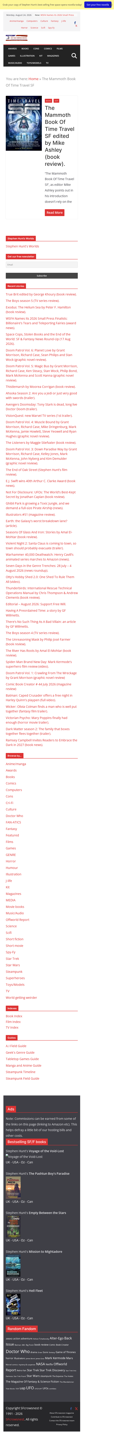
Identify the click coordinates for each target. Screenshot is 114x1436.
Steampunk (14, 972)
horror (9, 1358)
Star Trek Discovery (52, 1370)
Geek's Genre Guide (20, 1052)
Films (60, 48)
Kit (40, 55)
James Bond (30, 1358)
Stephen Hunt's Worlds (22, 246)
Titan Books (10, 1389)
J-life (63, 21)
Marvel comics (12, 1364)
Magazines (53, 55)
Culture (44, 21)
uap (22, 1388)
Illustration (27, 55)
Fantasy (54, 21)
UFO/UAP (38, 1389)
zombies (52, 1388)
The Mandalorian (67, 1382)
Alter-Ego (57, 1338)
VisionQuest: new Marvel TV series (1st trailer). (39, 416)
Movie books (15, 907)
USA (15, 1162)
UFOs (46, 1388)
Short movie (14, 946)
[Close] (111, 5)
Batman (18, 1345)
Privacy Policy (61, 1424)
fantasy (52, 1352)
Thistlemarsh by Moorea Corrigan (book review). (41, 387)
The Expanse (57, 1376)
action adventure (22, 1338)
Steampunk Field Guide (22, 1078)
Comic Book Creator (59, 1344)
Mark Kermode (55, 1358)
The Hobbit (68, 1376)
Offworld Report (17, 920)
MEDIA (10, 900)
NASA (40, 1364)
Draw (40, 1352)
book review (41, 1344)
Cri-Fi (9, 803)
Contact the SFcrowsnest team (61, 1420)
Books (25, 48)
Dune (45, 1352)
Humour (12, 868)
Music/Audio (15, 62)
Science (34, 27)
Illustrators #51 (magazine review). (31, 514)
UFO (30, 1387)
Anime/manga (17, 21)
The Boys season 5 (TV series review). (33, 301)
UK (8, 1162)
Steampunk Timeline (20, 1072)
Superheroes (15, 978)
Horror (24, 27)
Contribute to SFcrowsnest (62, 1417)
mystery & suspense (27, 1364)
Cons (36, 48)
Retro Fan (21, 1370)
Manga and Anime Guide (23, 1065)
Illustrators (19, 1358)
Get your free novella (98, 4)
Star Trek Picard (20, 1376)
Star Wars (13, 965)
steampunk (46, 1376)
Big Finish (30, 1345)
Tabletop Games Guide (22, 1059)
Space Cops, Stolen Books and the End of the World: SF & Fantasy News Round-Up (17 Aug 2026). (38, 339)
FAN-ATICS (13, 822)
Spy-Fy (51, 27)
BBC (23, 1345)
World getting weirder (21, 997)
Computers (32, 21)
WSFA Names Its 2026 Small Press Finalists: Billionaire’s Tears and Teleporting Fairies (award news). (41, 323)
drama (33, 1352)
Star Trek (12, 959)
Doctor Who (14, 816)
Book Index (14, 1016)
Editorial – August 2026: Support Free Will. (36, 604)
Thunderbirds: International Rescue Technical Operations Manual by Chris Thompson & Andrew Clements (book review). (42, 593)
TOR (17, 1389)
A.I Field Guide (16, 1046)
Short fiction (14, 939)
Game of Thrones (66, 1352)
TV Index (12, 1027)
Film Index (13, 1022)
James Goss (40, 1358)
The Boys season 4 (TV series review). (33, 633)
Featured (12, 835)
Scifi (43, 27)
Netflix (49, 1364)
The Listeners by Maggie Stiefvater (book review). (41, 443)
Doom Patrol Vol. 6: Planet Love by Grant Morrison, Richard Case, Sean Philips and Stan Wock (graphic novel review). (39, 355)
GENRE (11, 855)
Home (33, 78)
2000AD (9, 1338)
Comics (48, 48)
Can (30, 1162)
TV (47, 62)
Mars (69, 1358)
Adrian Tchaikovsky (41, 1339)
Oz (23, 1162)
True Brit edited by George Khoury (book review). (41, 294)
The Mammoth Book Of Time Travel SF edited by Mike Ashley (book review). (59, 136)
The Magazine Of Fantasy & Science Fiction (32, 1381)
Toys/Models (34, 62)
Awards (12, 48)
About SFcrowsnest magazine (62, 1413)
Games (11, 55)
